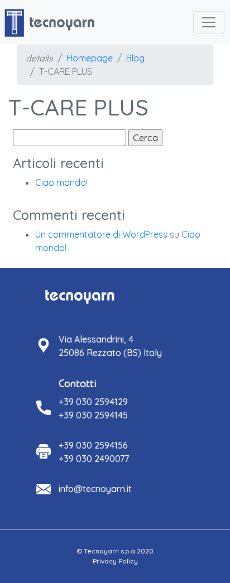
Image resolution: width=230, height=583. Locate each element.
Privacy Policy (115, 561)
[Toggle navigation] (208, 22)
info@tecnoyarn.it (95, 488)
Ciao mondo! (61, 182)
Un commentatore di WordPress (101, 234)
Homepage (89, 58)
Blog (135, 58)
